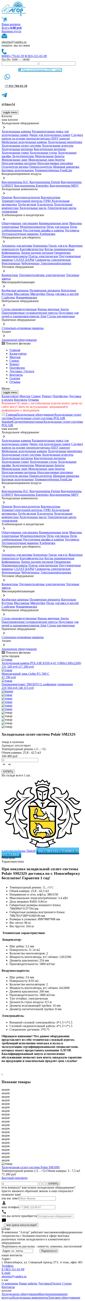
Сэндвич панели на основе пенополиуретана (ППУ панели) (42, 136)
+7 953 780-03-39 (16, 86)
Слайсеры (8, 297)
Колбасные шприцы (15, 290)
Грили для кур (58, 245)
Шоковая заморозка (66, 166)
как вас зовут (10, 1198)
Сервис (36, 396)
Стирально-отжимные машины (23, 328)
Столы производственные (19, 309)
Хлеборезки (47, 234)
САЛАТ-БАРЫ (24, 259)
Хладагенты (45, 204)
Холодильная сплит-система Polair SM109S (31, 1167)
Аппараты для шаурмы (17, 245)
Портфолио (17, 367)
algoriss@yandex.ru (14, 42)
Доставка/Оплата (49, 1283)
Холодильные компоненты (30, 1297)
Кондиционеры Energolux (31, 185)
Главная (14, 350)
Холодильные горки (15, 152)
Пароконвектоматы (15, 256)
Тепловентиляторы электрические (42, 275)
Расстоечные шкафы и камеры (43, 230)
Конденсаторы (50, 197)
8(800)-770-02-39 (13, 56)
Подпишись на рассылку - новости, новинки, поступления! (42, 1246)
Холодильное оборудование (35, 414)
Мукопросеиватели (33, 226)
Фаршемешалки (26, 297)
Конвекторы (10, 275)
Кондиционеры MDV (64, 185)
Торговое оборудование (64, 1297)
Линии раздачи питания (37, 252)
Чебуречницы (30, 263)
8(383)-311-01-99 (36, 56)
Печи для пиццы (58, 226)
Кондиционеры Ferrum (44, 182)
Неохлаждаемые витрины (19, 163)
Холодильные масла (32, 208)
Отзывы (14, 381)
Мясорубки (37, 294)
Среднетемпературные (28, 421)
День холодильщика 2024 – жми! (41, 69)
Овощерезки (62, 252)
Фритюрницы (11, 263)
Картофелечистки (32, 249)
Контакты (16, 374)
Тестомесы (72, 230)
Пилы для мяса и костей (62, 294)
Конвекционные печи (53, 223)
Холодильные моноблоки (65, 142)
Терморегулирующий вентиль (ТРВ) (27, 201)
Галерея (14, 378)
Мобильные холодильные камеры (24, 142)
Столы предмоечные (61, 316)
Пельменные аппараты (44, 290)
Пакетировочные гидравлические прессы (30, 312)
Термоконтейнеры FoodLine (53, 170)
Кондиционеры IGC (15, 182)
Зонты (64, 309)
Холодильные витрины (17, 149)
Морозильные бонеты (49, 156)
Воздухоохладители (26, 197)
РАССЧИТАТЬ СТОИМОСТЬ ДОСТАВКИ (40, 852)
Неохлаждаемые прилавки (55, 163)
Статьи (67, 1283)
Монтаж (15, 357)
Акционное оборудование (19, 339)
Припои (7, 197)
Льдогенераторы (23, 156)
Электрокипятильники (55, 263)
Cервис (14, 360)
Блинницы (40, 245)
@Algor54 (8, 104)
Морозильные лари (14, 159)
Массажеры (21, 294)
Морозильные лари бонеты (46, 159)
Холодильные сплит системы (21, 145)
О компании (10, 1283)
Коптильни (68, 290)
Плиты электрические (43, 256)
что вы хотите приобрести (19, 1216)
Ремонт (14, 364)
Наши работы (28, 1283)
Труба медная (27, 204)
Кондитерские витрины (50, 149)
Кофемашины (11, 252)
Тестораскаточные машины (20, 234)
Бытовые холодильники (18, 170)
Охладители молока (15, 166)
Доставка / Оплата (21, 371)
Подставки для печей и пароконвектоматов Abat (40, 314)
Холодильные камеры (16, 131)
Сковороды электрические (53, 259)
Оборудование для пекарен (20, 223)
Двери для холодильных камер (49, 135)
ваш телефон (10, 1207)
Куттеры (7, 294)
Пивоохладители (40, 166)
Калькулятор (17, 353)
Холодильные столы (43, 152)
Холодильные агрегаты (57, 145)
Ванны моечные (49, 309)
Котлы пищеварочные (59, 249)
